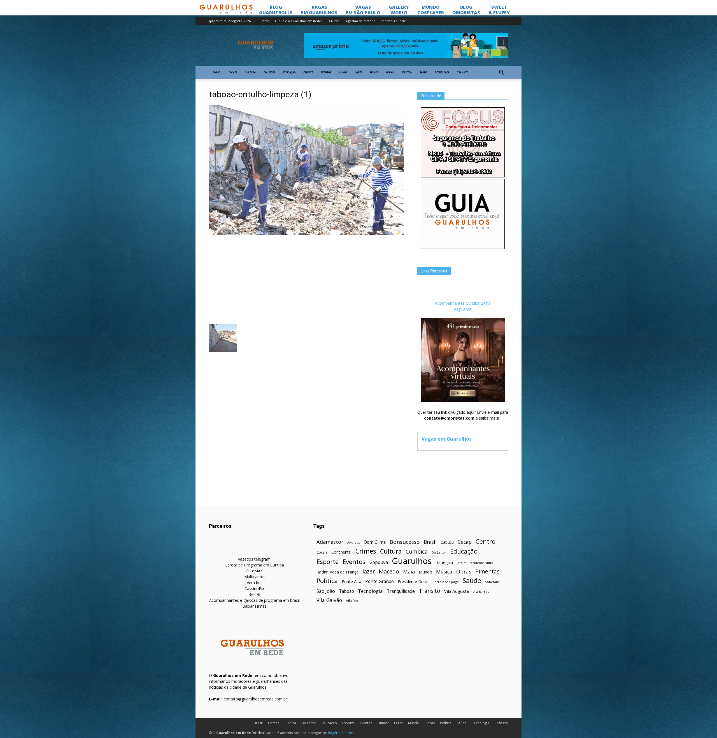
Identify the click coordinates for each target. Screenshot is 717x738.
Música (444, 572)
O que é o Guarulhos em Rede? (298, 21)
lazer (368, 571)
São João (325, 591)
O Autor (333, 21)
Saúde (423, 72)
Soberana (492, 582)
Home (265, 21)
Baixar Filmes (254, 606)
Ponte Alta (351, 581)
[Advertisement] (306, 279)
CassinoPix (254, 588)
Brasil (217, 72)
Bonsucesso (405, 542)
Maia (409, 571)
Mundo (374, 72)
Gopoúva (378, 562)
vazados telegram (254, 559)
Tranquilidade (401, 591)
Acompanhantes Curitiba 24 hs (462, 303)
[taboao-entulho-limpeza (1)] (306, 234)
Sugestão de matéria (359, 21)
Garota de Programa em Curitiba (254, 565)
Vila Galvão (329, 600)
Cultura (250, 72)
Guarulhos (412, 561)
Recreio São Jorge (445, 582)
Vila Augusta (456, 591)
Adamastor (329, 542)
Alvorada (353, 542)
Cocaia (321, 552)
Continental (341, 552)
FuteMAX (254, 570)
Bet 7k (254, 594)
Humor (343, 72)
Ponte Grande (379, 581)
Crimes (233, 72)
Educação (289, 72)
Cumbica (417, 552)
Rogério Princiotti (341, 732)
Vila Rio (352, 600)
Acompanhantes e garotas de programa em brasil (254, 600)
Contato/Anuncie (393, 21)
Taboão (346, 591)
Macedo (389, 571)
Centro (485, 541)
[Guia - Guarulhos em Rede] (463, 247)
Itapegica (444, 562)
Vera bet (254, 582)
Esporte (308, 72)
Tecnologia (442, 72)
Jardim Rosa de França (337, 572)
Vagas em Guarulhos (446, 438)
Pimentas (487, 571)
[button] (501, 72)
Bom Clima (375, 542)
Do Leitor (269, 72)
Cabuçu (447, 542)
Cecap (465, 542)
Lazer (358, 72)
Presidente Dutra (413, 581)
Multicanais (254, 576)
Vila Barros (481, 591)
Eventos (326, 72)
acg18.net (463, 309)
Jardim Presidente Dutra (475, 563)
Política (406, 72)
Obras (390, 72)
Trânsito (462, 72)
